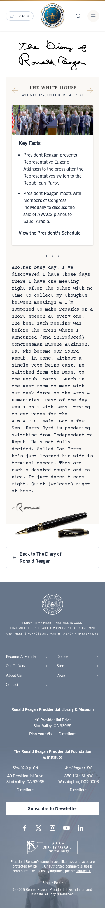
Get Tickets (15, 665)
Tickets (22, 15)
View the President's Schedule (49, 233)
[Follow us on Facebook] (24, 827)
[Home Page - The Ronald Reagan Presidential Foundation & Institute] (52, 16)
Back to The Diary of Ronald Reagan (40, 557)
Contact (12, 684)
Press (61, 675)
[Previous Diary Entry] (15, 91)
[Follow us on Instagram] (52, 827)
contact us (83, 870)
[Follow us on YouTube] (66, 827)
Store (61, 665)
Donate (62, 656)
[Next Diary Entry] (89, 91)
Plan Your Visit (41, 733)
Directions (67, 733)
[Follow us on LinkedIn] (80, 827)
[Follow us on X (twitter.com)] (38, 827)
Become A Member (22, 656)
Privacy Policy (52, 882)
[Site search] (78, 16)
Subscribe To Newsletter (52, 808)
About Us (14, 675)
